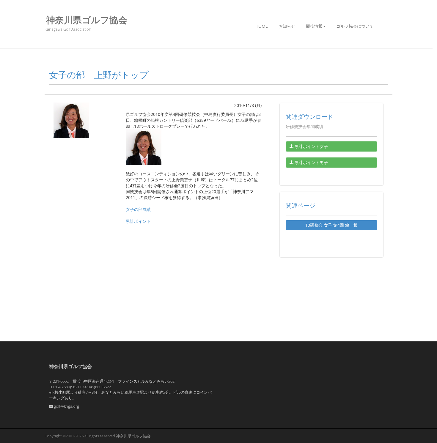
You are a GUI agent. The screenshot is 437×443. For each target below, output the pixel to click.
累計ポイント (138, 221)
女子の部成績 (138, 209)
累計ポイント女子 (310, 146)
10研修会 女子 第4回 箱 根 (331, 225)
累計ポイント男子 (310, 162)
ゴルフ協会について (355, 26)
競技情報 (314, 26)
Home (261, 26)
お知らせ (287, 26)
